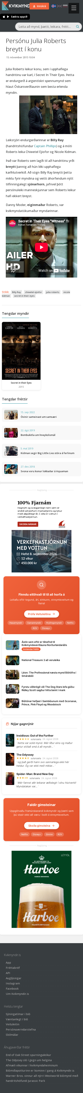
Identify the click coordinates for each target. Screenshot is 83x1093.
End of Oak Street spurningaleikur (28, 1055)
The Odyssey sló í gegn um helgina (29, 1060)
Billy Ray (16, 292)
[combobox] (48, 26)
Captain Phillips (45, 146)
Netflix (70, 622)
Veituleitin (12, 1024)
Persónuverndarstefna (21, 1029)
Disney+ (46, 628)
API (8, 973)
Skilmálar (12, 1034)
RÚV (35, 628)
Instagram (13, 983)
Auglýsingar (13, 978)
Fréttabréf (13, 968)
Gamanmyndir (34, 622)
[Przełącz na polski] (65, 6)
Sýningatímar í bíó (18, 1014)
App (8, 962)
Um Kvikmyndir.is (17, 994)
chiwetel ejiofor (33, 292)
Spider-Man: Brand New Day (34, 774)
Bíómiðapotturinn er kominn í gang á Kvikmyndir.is (40, 1070)
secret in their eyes (24, 295)
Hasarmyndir (15, 622)
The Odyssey (25, 754)
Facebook (12, 988)
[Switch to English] (59, 6)
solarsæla (36, 739)
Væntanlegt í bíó (17, 1019)
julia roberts (52, 292)
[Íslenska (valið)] (53, 6)
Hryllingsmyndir (54, 622)
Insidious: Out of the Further (34, 735)
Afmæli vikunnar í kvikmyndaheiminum (32, 1065)
